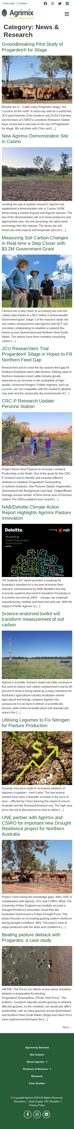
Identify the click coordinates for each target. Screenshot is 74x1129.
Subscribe (9, 3)
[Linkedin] (67, 3)
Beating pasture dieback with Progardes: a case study (31, 937)
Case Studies (37, 1083)
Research (37, 1076)
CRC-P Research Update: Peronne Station (28, 403)
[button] (66, 14)
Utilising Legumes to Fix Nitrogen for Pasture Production (36, 722)
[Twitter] (59, 3)
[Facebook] (45, 3)
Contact (22, 3)
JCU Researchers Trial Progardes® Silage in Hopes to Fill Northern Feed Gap (37, 354)
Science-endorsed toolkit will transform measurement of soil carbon (33, 619)
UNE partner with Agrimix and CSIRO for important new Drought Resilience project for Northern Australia (36, 826)
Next (67, 1027)
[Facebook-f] (27, 1114)
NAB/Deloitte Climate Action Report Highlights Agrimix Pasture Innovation (36, 512)
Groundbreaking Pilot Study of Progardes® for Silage (32, 46)
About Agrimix (35, 1061)
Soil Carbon (37, 1054)
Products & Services (35, 1069)
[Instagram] (52, 3)
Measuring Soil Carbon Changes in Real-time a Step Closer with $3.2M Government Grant (35, 243)
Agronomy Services (37, 1047)
